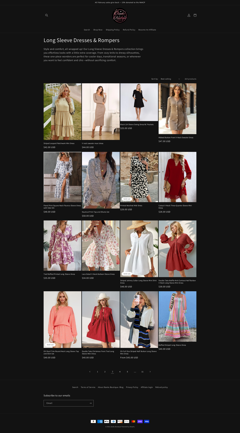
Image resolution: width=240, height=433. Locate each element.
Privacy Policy (132, 387)
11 (142, 371)
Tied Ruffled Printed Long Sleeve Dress (59, 274)
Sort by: (154, 79)
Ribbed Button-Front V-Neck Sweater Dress (176, 137)
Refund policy (161, 387)
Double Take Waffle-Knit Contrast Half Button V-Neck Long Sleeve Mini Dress (177, 281)
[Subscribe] (90, 403)
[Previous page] (90, 372)
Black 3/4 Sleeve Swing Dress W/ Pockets (136, 124)
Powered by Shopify (128, 427)
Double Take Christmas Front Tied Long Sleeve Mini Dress (98, 352)
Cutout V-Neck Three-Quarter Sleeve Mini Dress (175, 206)
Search (75, 387)
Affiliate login (147, 387)
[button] (47, 15)
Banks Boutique (116, 427)
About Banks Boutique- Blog (110, 387)
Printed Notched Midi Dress (131, 205)
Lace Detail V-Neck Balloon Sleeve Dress (98, 274)
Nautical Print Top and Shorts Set (95, 212)
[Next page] (150, 372)
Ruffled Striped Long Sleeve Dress (172, 345)
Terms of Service (88, 387)
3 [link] (112, 371)
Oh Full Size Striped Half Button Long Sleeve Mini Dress (138, 352)
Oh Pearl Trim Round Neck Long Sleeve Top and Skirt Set (61, 352)
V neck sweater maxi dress (92, 143)
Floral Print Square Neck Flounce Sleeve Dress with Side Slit (62, 206)
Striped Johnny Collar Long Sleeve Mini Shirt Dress (138, 281)
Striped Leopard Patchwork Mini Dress (59, 143)
